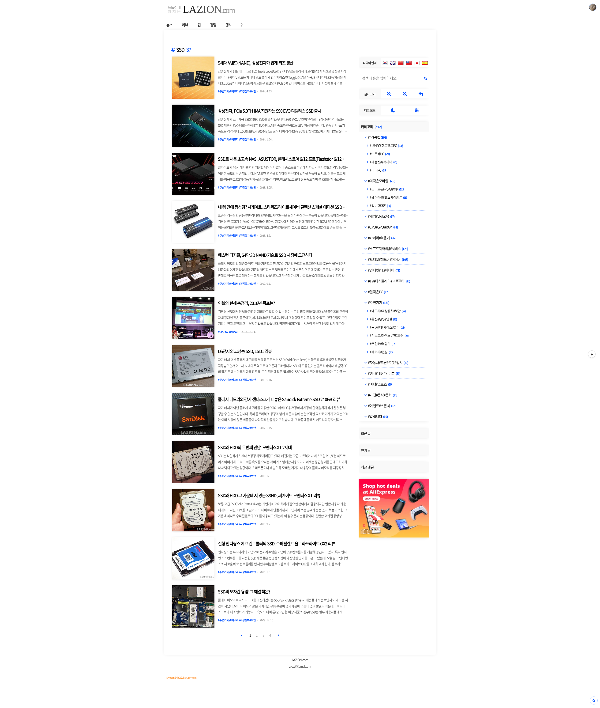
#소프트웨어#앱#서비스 (388, 248)
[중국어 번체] (409, 63)
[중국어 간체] (401, 63)
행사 (228, 24)
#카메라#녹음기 (381, 237)
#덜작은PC (378, 291)
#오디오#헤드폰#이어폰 (388, 259)
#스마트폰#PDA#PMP (386, 188)
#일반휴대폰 (380, 205)
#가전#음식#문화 (382, 394)
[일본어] (417, 63)
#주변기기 (378, 302)
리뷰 (185, 24)
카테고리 (371, 126)
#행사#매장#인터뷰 (384, 373)
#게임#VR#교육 (381, 216)
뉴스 (169, 24)
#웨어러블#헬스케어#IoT (388, 197)
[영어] (393, 63)
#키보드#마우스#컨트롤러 (389, 335)
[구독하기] (591, 354)
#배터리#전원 (381, 351)
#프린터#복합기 (382, 343)
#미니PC (377, 169)
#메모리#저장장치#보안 (387, 310)
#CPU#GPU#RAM (383, 226)
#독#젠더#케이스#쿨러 (387, 327)
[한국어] (385, 63)
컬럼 (213, 24)
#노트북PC (379, 153)
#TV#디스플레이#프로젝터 (389, 280)
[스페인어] (425, 63)
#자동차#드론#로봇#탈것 (388, 362)
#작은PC (377, 137)
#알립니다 (378, 416)
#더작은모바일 (381, 180)
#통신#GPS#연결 (383, 318)
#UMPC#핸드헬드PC (386, 145)
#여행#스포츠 (380, 383)
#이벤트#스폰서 (381, 405)
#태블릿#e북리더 (383, 161)
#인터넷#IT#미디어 (384, 270)
